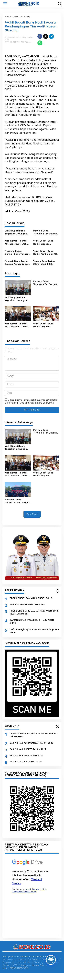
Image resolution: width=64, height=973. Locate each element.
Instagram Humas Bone (33, 965)
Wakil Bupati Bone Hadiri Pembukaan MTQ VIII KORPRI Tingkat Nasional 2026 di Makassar (46, 252)
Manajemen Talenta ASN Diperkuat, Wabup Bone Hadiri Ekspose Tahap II (17, 242)
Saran (45, 959)
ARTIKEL (8, 42)
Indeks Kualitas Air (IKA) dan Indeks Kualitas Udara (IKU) (34, 735)
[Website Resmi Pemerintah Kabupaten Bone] (32, 3)
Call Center (33, 959)
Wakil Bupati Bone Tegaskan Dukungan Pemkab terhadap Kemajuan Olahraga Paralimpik (16, 232)
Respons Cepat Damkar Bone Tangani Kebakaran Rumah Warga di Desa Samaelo (17, 252)
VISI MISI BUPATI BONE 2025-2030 (27, 604)
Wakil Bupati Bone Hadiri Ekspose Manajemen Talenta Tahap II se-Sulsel (44, 242)
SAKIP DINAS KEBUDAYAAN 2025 (26, 755)
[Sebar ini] (39, 36)
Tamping (38, 962)
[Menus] (5, 4)
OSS (15, 965)
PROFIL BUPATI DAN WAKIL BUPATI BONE (31, 598)
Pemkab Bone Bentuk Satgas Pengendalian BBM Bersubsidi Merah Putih (17, 262)
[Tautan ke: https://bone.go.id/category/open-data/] (58, 726)
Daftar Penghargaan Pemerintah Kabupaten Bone (34, 631)
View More (32, 514)
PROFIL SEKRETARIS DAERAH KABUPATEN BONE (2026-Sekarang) (34, 612)
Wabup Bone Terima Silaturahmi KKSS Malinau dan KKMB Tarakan (44, 262)
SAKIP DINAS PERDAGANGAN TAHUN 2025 (31, 743)
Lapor (21, 959)
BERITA (16, 42)
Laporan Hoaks (23, 962)
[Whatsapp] (39, 42)
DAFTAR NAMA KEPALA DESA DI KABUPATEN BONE (32, 621)
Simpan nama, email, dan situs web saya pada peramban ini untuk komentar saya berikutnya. (31, 401)
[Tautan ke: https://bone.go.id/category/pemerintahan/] (58, 591)
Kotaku (6, 965)
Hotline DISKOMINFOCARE (15, 968)
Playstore (6, 962)
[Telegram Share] (51, 36)
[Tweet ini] (45, 36)
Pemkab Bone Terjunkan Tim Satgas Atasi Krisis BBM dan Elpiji (45, 232)
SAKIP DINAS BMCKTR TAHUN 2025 (28, 749)
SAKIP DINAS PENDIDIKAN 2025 (26, 761)
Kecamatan (8, 959)
